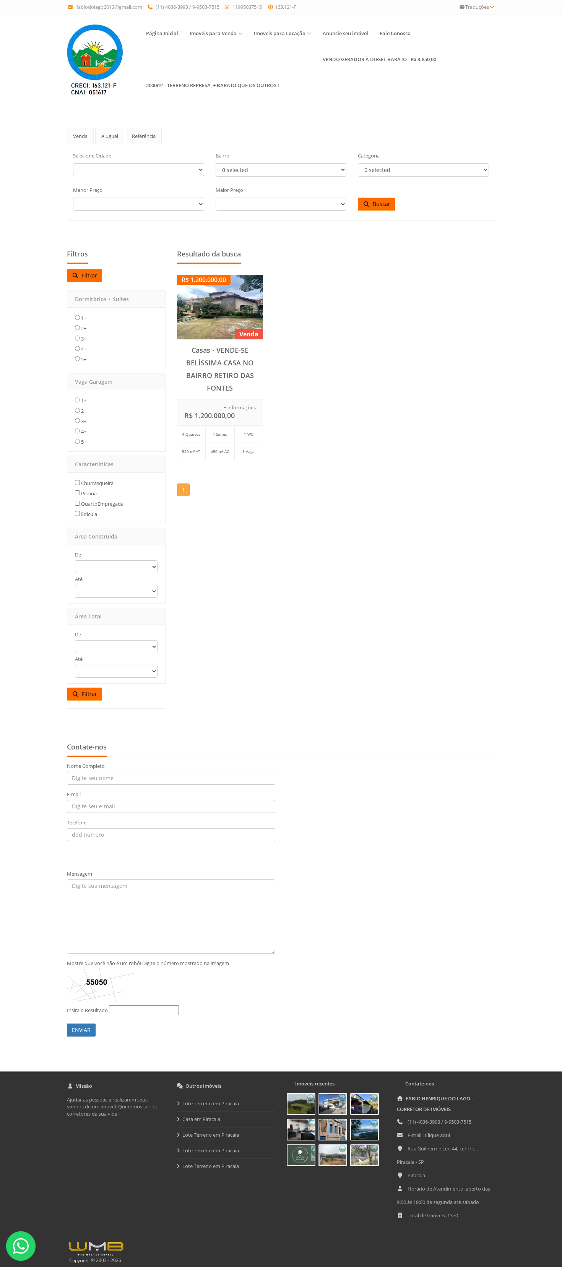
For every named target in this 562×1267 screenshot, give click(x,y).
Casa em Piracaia (201, 1119)
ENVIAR (81, 1029)
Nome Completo (86, 765)
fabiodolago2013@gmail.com (109, 6)
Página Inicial (162, 33)
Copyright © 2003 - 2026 (94, 1260)
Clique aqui (437, 1135)
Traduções (477, 6)
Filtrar (88, 275)
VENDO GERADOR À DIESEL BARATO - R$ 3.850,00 (379, 59)
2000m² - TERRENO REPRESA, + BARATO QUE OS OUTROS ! (212, 85)
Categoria (369, 155)
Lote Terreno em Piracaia (210, 1103)
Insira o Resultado (87, 1010)
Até (79, 579)
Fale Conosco (395, 33)
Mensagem (79, 873)
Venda (80, 136)
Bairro (222, 155)
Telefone (76, 822)
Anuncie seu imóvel (345, 33)
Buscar (380, 204)
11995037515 (246, 6)
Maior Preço (229, 190)
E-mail (74, 794)
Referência (144, 136)
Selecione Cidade (92, 155)
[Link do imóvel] (302, 1105)
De (78, 554)
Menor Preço (87, 190)
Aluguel (109, 136)
